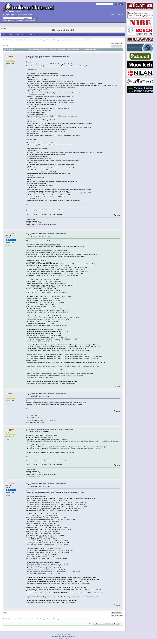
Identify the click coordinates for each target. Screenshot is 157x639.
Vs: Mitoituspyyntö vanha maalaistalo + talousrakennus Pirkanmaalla (50, 429)
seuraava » (119, 43)
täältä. (51, 377)
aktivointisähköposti (12, 15)
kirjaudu (23, 14)
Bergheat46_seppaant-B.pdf (35, 460)
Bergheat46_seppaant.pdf (35, 210)
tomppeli (11, 233)
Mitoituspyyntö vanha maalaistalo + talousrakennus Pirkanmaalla (49, 56)
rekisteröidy (31, 14)
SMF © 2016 (62, 636)
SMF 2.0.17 (55, 636)
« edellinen (113, 43)
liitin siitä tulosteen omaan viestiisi (51, 244)
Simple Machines (70, 636)
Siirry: (90, 623)
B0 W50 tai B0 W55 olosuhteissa (60, 252)
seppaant (11, 56)
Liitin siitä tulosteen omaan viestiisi (66, 491)
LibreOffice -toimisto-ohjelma (74, 375)
